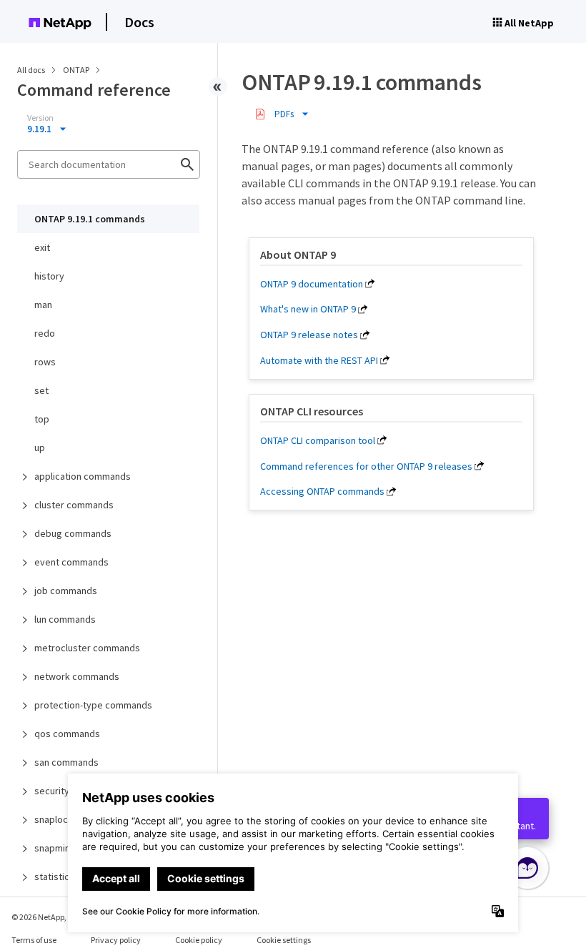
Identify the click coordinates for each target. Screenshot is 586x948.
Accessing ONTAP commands (322, 491)
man (43, 304)
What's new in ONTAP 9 (308, 308)
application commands (82, 476)
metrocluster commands (87, 647)
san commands (66, 762)
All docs (31, 69)
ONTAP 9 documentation (311, 283)
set (41, 390)
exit (42, 247)
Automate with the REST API (319, 360)
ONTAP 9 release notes (309, 334)
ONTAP (77, 69)
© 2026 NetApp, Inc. (46, 917)
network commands (76, 676)
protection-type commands (93, 704)
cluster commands (74, 504)
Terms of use (33, 939)
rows (45, 361)
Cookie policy (198, 939)
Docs (139, 22)
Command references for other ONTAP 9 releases (366, 466)
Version (40, 118)
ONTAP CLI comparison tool (317, 440)
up (39, 447)
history (49, 276)
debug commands (72, 533)
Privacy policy (116, 939)
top (41, 419)
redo (44, 333)
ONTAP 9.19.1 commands (89, 218)
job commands (65, 590)
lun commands (65, 619)
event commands (71, 562)
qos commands (67, 733)
